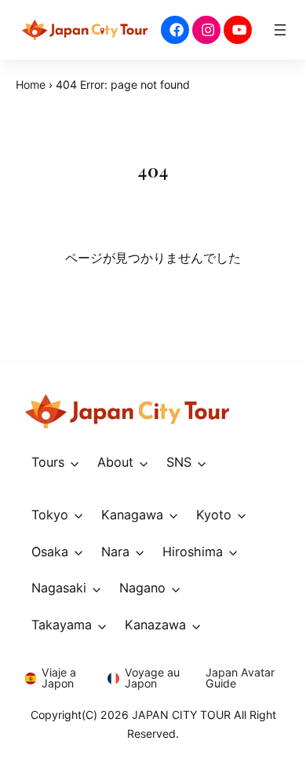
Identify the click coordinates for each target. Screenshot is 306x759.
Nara (115, 551)
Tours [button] (47, 462)
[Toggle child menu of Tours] (74, 462)
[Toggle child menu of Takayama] (102, 625)
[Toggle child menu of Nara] (139, 552)
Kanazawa (155, 624)
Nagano (142, 588)
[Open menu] (280, 29)
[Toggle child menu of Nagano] (176, 588)
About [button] (115, 462)
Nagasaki (58, 588)
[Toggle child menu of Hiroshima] (233, 552)
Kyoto (213, 514)
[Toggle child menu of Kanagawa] (173, 515)
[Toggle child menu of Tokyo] (78, 515)
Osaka (49, 551)
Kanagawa (132, 514)
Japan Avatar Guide (240, 678)
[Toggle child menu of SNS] (201, 462)
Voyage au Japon (152, 678)
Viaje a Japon (59, 678)
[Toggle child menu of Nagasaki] (96, 588)
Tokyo (49, 514)
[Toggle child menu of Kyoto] (241, 515)
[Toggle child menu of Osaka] (78, 552)
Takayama (61, 624)
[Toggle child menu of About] (143, 462)
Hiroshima (192, 551)
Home (31, 84)
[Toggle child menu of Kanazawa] (196, 625)
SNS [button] (178, 462)
